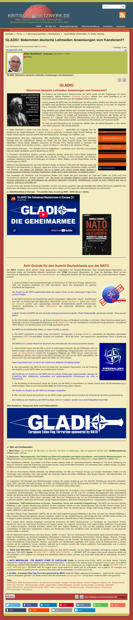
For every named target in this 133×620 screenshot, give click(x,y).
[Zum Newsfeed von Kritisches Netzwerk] (122, 15)
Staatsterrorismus (93, 587)
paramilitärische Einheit (33, 587)
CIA (109, 582)
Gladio (45, 119)
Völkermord (51, 306)
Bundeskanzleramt (30, 582)
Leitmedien (109, 584)
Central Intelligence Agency (95, 582)
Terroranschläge (14, 589)
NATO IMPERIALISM (17, 567)
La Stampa (56, 129)
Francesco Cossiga (81, 96)
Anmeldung (107, 26)
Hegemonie (63, 322)
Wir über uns (50, 26)
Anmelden (42, 46)
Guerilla (77, 584)
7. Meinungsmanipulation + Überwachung (43, 33)
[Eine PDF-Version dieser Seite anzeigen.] (124, 80)
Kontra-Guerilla (87, 584)
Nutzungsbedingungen (69, 26)
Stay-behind (107, 587)
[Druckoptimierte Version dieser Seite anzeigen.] (119, 80)
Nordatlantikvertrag (47, 274)
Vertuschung (27, 589)
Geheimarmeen (31, 584)
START (39, 26)
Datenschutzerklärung (90, 26)
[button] (12, 605)
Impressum (120, 26)
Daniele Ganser (118, 582)
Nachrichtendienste (15, 587)
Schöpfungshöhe (74, 575)
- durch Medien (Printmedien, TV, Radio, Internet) (83, 33)
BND (20, 582)
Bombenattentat (76, 582)
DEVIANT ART (41, 552)
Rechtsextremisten (77, 587)
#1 (126, 50)
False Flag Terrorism (15, 584)
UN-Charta (73, 301)
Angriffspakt (12, 582)
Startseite (9, 33)
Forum (19, 33)
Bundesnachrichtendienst (50, 582)
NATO (46, 587)
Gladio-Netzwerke (65, 584)
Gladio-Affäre (51, 584)
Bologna (65, 582)
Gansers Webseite (48, 546)
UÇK (26, 336)
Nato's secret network (59, 587)
